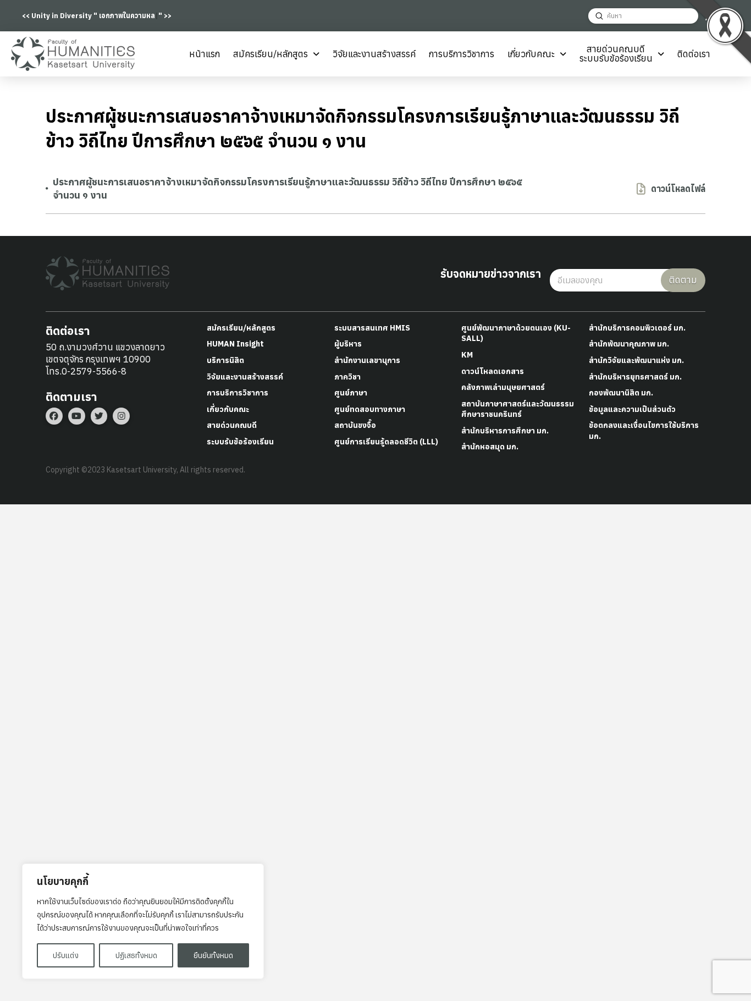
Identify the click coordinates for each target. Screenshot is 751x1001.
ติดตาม (683, 280)
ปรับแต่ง (66, 955)
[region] (143, 921)
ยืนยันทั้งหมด (213, 955)
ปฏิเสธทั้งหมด (136, 955)
